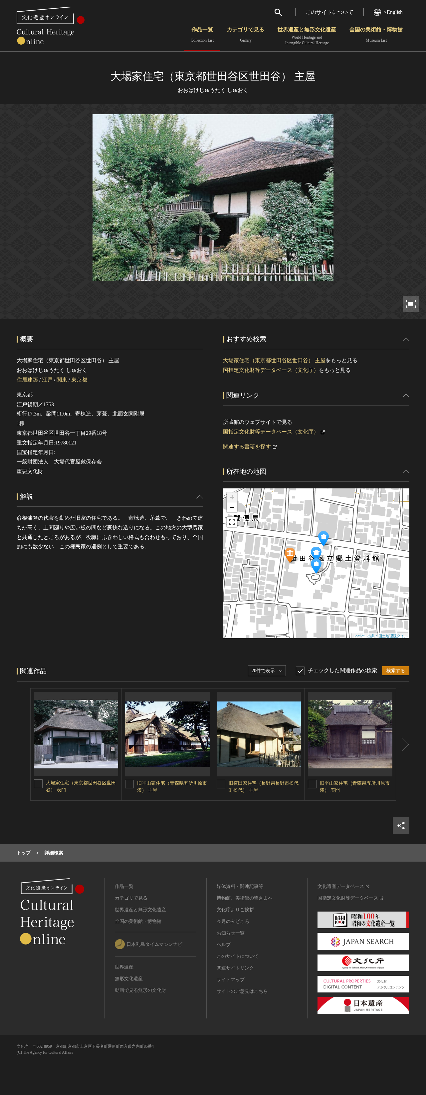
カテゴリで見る (245, 35)
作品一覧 (202, 35)
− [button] (232, 507)
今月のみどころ (233, 921)
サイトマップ (231, 979)
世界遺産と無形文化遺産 (307, 36)
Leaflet (358, 635)
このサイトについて (329, 12)
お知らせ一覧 (231, 933)
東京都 (79, 380)
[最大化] (232, 522)
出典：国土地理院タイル (387, 635)
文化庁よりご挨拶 (235, 909)
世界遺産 (124, 966)
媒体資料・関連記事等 (240, 886)
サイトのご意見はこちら (242, 991)
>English (393, 12)
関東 (62, 380)
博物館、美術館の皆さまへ (245, 898)
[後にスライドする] (402, 744)
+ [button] (232, 497)
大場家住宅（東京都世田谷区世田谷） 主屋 (274, 360)
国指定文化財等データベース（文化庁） (271, 370)
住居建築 (27, 380)
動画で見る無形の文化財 (140, 990)
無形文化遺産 (129, 978)
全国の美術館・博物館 (376, 35)
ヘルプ (224, 944)
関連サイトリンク (235, 967)
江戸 (47, 380)
